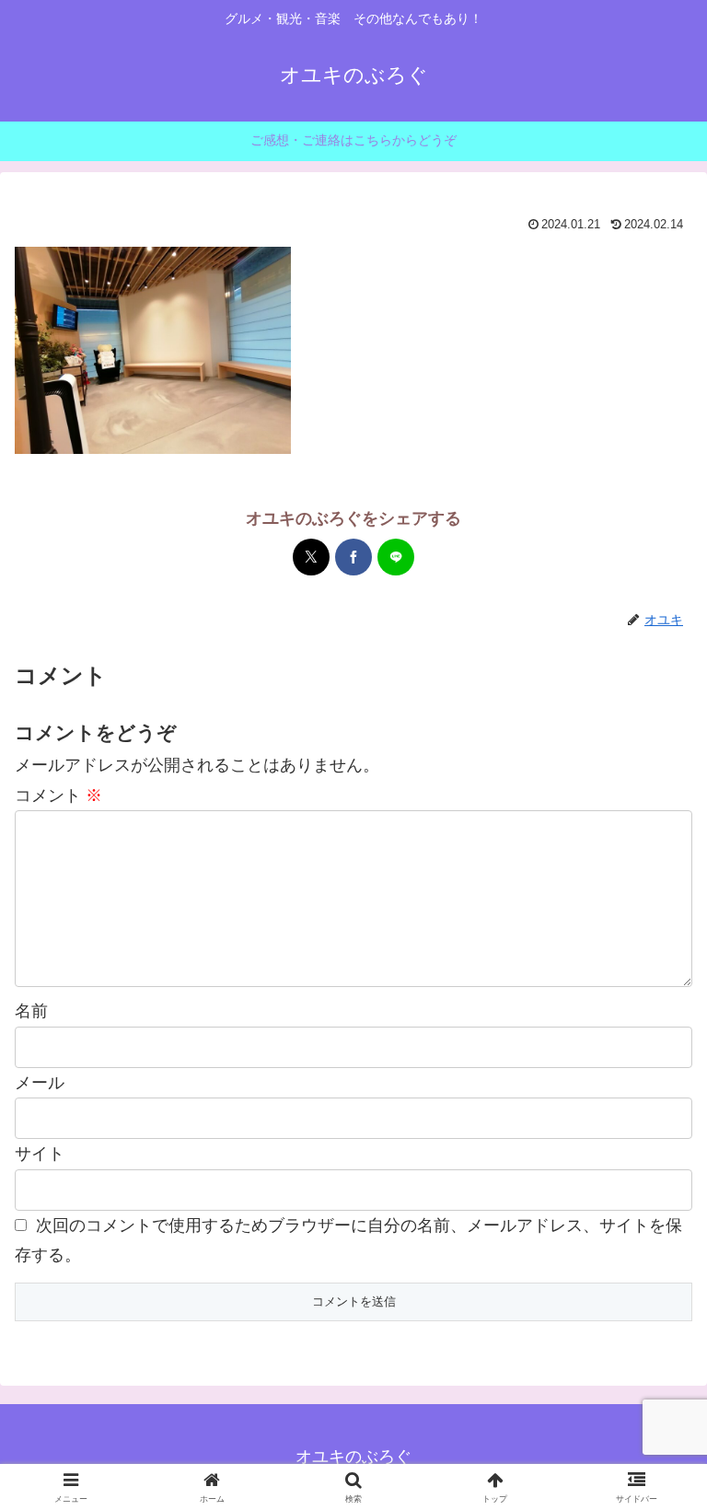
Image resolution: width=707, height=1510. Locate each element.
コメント (58, 795)
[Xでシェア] (311, 557)
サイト (39, 1153)
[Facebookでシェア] (353, 557)
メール (39, 1083)
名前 (31, 1011)
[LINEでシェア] (395, 557)
